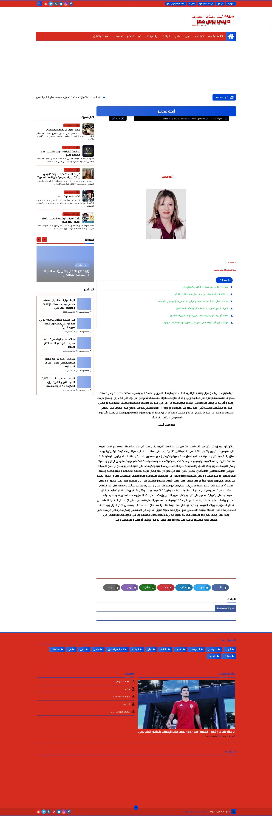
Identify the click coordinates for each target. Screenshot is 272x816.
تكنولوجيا (118, 36)
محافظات (56, 649)
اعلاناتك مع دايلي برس (175, 3)
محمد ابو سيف (227, 736)
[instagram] (66, 3)
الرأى (149, 649)
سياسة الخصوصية (206, 3)
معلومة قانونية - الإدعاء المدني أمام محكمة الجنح (60, 153)
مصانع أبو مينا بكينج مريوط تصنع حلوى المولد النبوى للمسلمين (199, 315)
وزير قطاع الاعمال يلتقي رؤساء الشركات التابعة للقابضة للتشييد (66, 273)
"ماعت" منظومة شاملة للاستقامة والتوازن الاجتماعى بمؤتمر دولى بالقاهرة (193, 301)
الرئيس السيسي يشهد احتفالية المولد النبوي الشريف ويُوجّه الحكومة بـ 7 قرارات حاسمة (58, 382)
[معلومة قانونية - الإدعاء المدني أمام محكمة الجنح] (88, 151)
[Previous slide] (44, 239)
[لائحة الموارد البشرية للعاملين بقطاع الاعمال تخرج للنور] (88, 218)
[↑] (136, 807)
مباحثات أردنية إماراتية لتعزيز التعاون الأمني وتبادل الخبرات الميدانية (60, 362)
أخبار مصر (199, 36)
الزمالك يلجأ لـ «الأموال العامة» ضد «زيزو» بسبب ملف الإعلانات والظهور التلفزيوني (88, 97)
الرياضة (166, 36)
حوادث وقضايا (152, 36)
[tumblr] (56, 3)
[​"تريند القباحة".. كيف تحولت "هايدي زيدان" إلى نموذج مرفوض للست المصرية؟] (88, 173)
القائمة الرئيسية (215, 36)
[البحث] (39, 3)
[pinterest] (53, 811)
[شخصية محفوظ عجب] (88, 196)
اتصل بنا (192, 3)
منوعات (212, 656)
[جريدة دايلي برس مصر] (213, 19)
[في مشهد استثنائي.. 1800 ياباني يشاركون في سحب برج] (84, 323)
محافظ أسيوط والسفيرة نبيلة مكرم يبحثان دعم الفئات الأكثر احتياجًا (59, 343)
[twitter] (50, 3)
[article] (65, 264)
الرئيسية (231, 3)
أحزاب (228, 649)
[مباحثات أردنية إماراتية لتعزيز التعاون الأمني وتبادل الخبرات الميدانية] (84, 362)
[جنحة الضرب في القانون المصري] (88, 129)
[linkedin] (61, 3)
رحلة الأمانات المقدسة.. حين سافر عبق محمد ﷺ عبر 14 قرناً (201, 294)
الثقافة (164, 649)
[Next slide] (39, 239)
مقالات (165, 118)
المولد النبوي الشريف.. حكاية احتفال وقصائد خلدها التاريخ (202, 308)
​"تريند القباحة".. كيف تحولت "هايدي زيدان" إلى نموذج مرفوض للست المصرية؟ (58, 175)
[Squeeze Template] (233, 811)
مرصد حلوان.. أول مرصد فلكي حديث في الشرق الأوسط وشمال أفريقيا (196, 322)
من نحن (221, 3)
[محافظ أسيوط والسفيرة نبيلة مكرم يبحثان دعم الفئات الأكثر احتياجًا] (84, 343)
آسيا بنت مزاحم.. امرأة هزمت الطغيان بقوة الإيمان (205, 287)
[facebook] (71, 3)
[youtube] (45, 3)
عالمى (177, 36)
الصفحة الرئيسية (180, 118)
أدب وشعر (195, 649)
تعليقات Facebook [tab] (225, 608)
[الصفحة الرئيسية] (231, 36)
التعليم (130, 36)
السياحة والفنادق (101, 36)
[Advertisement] (136, 71)
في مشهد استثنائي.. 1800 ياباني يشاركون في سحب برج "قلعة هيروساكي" (57, 323)
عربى (187, 36)
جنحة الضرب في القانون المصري (63, 129)
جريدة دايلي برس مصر (195, 811)
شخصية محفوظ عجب (69, 196)
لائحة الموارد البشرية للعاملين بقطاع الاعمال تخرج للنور (61, 220)
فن (139, 36)
